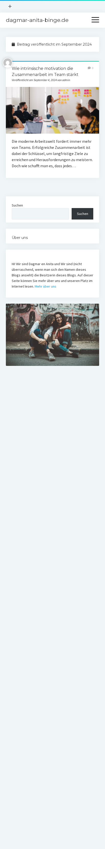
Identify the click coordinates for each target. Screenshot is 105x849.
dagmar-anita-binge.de (37, 20)
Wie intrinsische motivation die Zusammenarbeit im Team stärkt (52, 110)
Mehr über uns (45, 286)
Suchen (17, 205)
